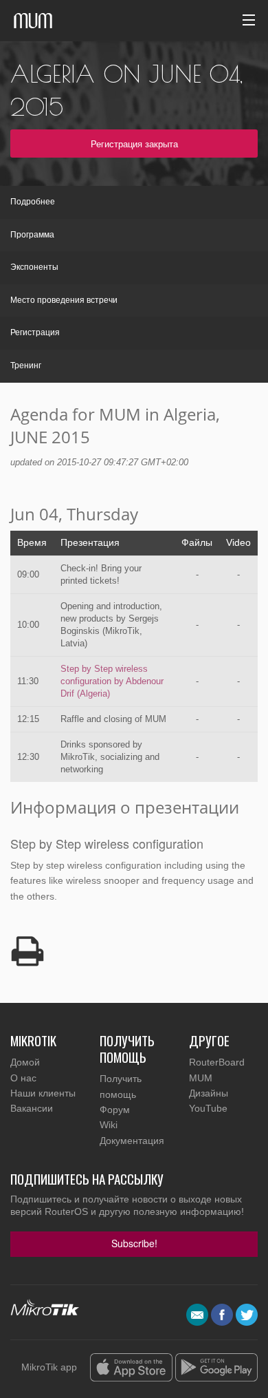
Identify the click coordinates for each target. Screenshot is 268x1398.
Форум (115, 1109)
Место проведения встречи (64, 300)
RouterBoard (217, 1062)
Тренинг (25, 365)
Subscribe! (134, 1243)
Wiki (109, 1124)
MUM (200, 1077)
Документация (132, 1140)
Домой (25, 1062)
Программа (32, 235)
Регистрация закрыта (134, 143)
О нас (23, 1077)
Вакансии (31, 1108)
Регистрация (35, 332)
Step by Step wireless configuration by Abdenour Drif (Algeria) (112, 681)
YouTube (208, 1108)
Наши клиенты (43, 1093)
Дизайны (208, 1093)
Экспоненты (34, 267)
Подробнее (32, 201)
